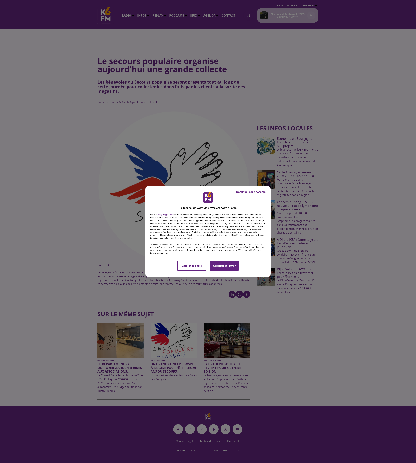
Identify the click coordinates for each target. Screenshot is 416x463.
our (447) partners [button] (166, 214)
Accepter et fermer (224, 266)
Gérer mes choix (192, 266)
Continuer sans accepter (251, 192)
